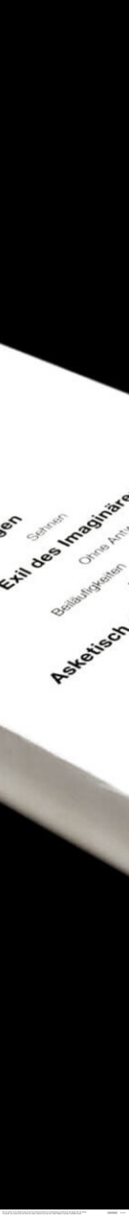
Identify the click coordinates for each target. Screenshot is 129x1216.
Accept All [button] (123, 1212)
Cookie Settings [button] (112, 1212)
